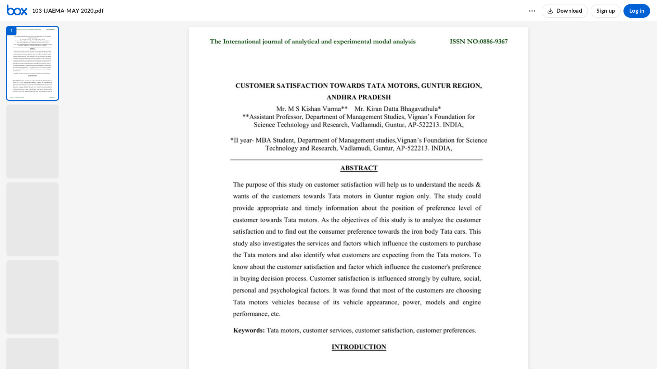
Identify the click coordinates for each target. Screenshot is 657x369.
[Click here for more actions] (532, 11)
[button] (32, 63)
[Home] (17, 10)
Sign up (605, 11)
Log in (636, 11)
